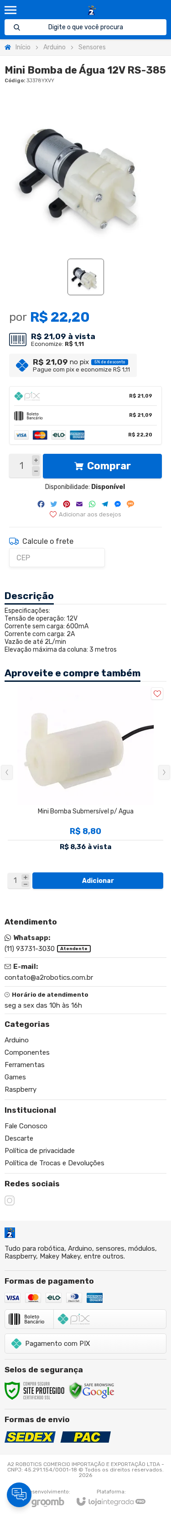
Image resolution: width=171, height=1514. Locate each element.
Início (23, 47)
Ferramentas (25, 1065)
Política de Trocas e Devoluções (54, 1163)
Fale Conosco (26, 1126)
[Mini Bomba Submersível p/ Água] (85, 788)
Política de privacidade (40, 1151)
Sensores (92, 47)
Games (15, 1077)
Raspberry (20, 1089)
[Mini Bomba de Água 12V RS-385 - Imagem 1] (85, 277)
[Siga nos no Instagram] (10, 1200)
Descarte (19, 1138)
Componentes (27, 1052)
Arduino (54, 47)
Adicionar (98, 881)
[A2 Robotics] (91, 10)
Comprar (109, 466)
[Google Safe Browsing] (91, 1390)
